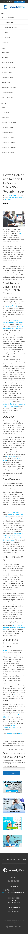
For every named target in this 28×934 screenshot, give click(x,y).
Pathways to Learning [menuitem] (7, 127)
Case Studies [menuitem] (5, 112)
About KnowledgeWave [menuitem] (8, 17)
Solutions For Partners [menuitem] (8, 152)
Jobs (7, 859)
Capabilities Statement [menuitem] (8, 132)
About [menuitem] (2, 13)
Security (22, 197)
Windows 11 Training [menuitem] (7, 77)
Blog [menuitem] (3, 107)
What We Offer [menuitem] (6, 37)
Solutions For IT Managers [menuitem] (9, 137)
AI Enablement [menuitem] (5, 52)
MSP (18, 197)
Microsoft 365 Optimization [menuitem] (9, 122)
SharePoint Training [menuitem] (7, 72)
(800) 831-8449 (8, 1)
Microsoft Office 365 (11, 306)
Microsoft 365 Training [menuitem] (8, 62)
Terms (19, 859)
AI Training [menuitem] (5, 57)
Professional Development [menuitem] (9, 87)
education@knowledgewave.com (14, 892)
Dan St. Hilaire (12, 195)
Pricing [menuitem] (3, 158)
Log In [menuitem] (2, 163)
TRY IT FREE (19, 1)
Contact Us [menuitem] (5, 42)
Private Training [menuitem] (6, 82)
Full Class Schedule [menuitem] (7, 97)
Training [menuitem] (3, 48)
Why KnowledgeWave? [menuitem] (7, 22)
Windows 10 (6, 650)
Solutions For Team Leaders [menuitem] (9, 142)
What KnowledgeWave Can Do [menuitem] (9, 27)
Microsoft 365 (13, 197)
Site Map (12, 859)
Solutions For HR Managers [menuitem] (9, 147)
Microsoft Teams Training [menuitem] (8, 67)
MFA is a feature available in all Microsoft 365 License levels (14, 627)
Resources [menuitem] (3, 103)
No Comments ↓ (8, 199)
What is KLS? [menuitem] (5, 32)
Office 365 (19, 233)
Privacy (24, 859)
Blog (3, 859)
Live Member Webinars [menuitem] (7, 92)
